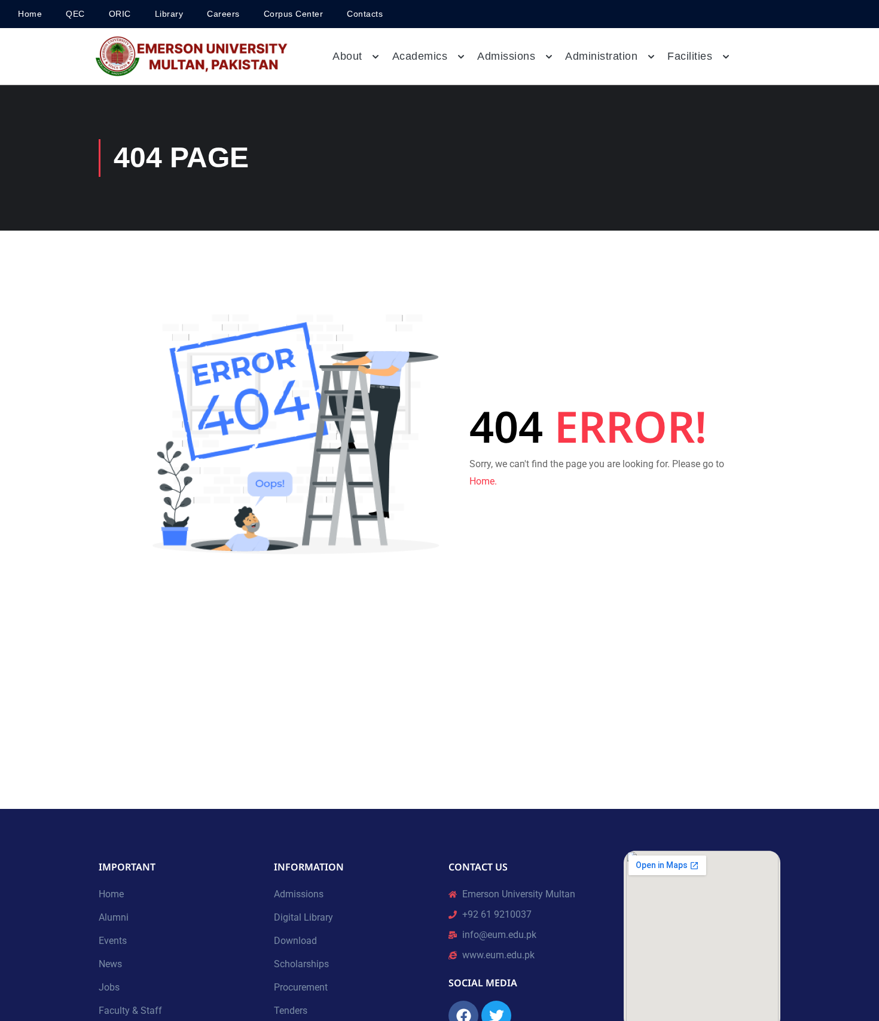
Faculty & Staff (130, 1010)
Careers (223, 14)
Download (295, 940)
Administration (601, 56)
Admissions (298, 894)
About (347, 56)
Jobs (109, 987)
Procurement (301, 987)
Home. (483, 481)
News (110, 964)
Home (30, 14)
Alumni (114, 917)
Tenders (290, 1010)
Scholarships (301, 964)
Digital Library (303, 917)
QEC (75, 14)
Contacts (365, 14)
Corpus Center (293, 14)
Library (169, 14)
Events (113, 940)
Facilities (689, 56)
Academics (420, 56)
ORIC (120, 14)
